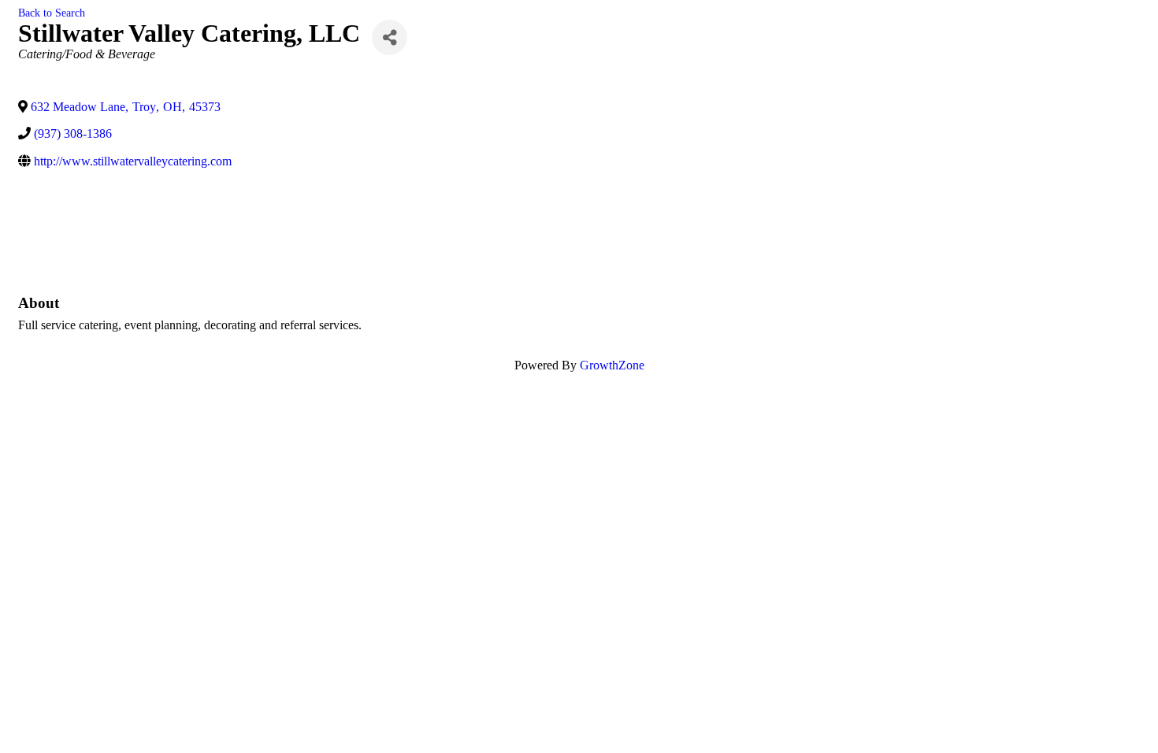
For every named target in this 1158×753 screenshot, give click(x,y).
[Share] (389, 37)
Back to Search (51, 12)
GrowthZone (612, 365)
